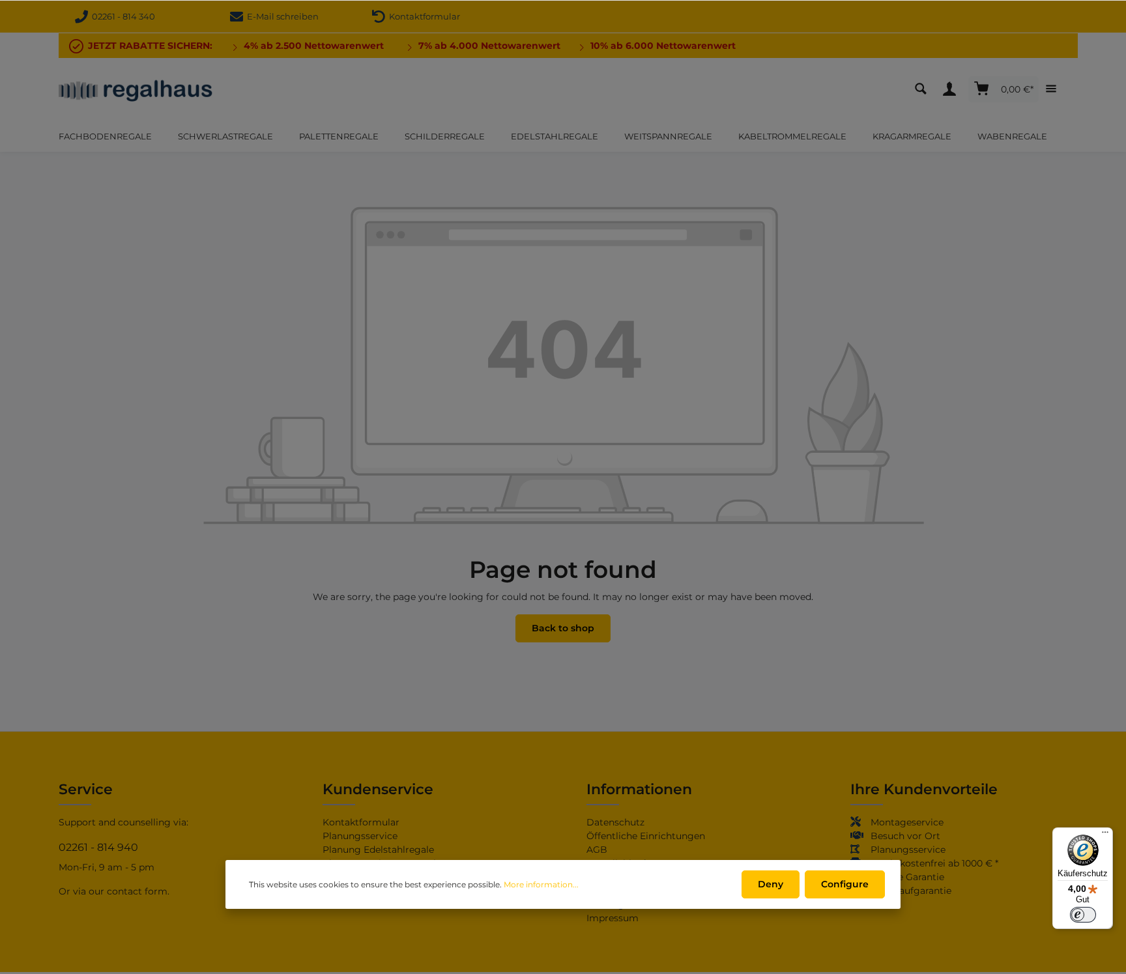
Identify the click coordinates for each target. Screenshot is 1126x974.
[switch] (1083, 915)
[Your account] (953, 89)
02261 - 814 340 (121, 16)
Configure (845, 884)
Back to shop (563, 628)
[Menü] (1105, 835)
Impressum (612, 918)
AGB (596, 849)
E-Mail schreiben (281, 16)
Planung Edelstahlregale (378, 849)
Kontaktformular (422, 16)
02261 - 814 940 (98, 847)
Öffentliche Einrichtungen (645, 836)
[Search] (924, 89)
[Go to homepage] (136, 89)
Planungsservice (360, 836)
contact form (137, 891)
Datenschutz (615, 822)
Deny (770, 884)
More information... (541, 884)
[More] (1054, 89)
